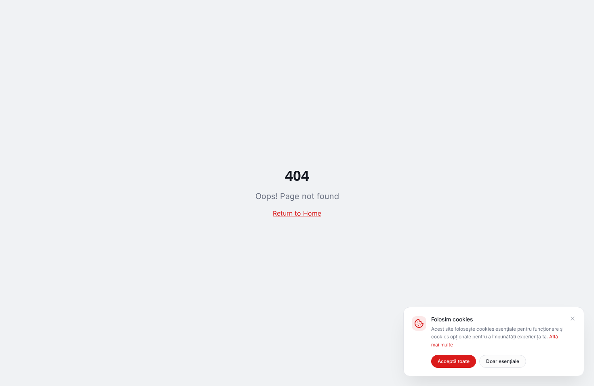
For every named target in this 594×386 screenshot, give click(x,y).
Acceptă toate (454, 361)
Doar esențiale (502, 361)
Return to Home (297, 213)
